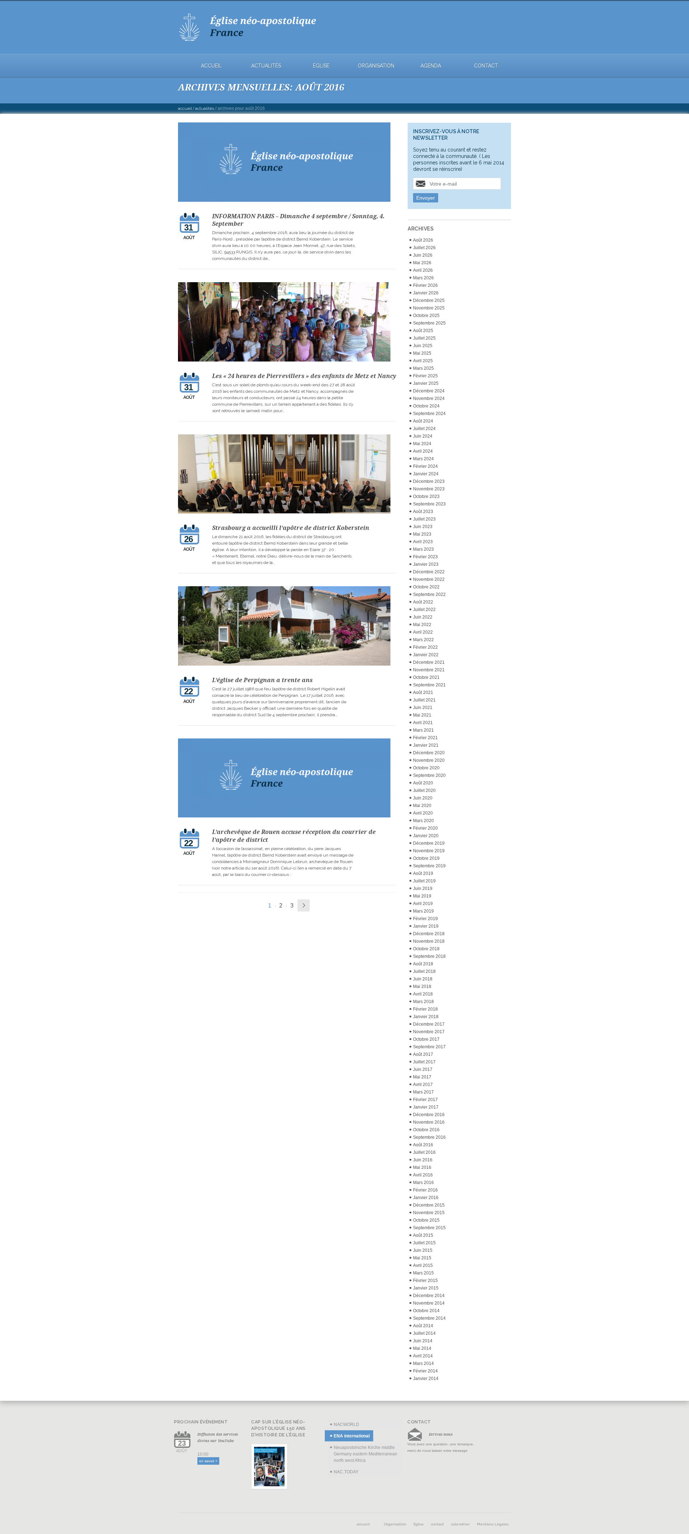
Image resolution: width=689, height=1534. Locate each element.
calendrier (460, 1524)
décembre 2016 (429, 1114)
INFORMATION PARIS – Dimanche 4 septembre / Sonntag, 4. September (298, 220)
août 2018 (423, 963)
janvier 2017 (426, 1107)
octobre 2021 (426, 677)
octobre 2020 (426, 767)
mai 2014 (422, 1348)
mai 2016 (422, 1167)
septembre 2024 (429, 413)
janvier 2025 (426, 383)
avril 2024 (423, 451)
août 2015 (423, 1235)
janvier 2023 (426, 564)
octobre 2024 (426, 406)
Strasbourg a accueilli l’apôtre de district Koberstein (290, 528)
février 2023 (425, 556)
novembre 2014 (429, 1303)
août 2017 (423, 1054)
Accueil (185, 108)
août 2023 (423, 511)
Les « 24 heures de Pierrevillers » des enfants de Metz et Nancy (304, 376)
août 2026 (423, 240)
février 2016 (425, 1190)
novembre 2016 (429, 1122)
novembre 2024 (429, 398)
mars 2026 (423, 277)
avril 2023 (423, 541)
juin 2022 (422, 617)
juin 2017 (422, 1069)
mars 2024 (423, 458)
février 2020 (425, 828)
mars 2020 (423, 820)
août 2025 (423, 330)
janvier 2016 (426, 1197)
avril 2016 (423, 1175)
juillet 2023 (424, 519)
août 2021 (423, 692)
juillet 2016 (424, 1152)
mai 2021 (422, 715)
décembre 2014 (429, 1295)
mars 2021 (423, 730)
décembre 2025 (429, 300)
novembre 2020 (429, 760)
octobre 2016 (426, 1129)
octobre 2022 (426, 586)
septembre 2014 (429, 1318)
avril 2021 (423, 722)
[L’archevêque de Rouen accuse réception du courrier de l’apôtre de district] (284, 779)
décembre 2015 (429, 1205)
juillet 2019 (424, 880)
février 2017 (425, 1099)
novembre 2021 (429, 669)
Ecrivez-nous (441, 1434)
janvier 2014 (426, 1378)
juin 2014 (422, 1340)
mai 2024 (422, 443)
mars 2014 (423, 1363)
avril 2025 (423, 360)
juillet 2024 (424, 428)
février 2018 (425, 1009)
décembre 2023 (429, 481)
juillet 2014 (424, 1333)
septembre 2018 (429, 956)
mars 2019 (423, 911)
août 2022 (423, 602)
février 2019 (425, 918)
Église (321, 66)
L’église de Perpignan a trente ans (262, 680)
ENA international (352, 1436)
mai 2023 (422, 534)
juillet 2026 (424, 247)
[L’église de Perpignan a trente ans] (284, 627)
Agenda (431, 66)
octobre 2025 (426, 315)
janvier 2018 (426, 1016)
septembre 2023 (429, 504)
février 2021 (425, 737)
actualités (266, 66)
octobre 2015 (426, 1220)
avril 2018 (423, 994)
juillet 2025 (424, 338)
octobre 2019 (426, 858)
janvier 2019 (426, 926)
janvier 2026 (426, 292)
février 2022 (425, 647)
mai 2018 (422, 986)
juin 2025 (422, 345)
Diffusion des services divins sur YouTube (217, 1437)
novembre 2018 (429, 941)
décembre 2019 (429, 843)
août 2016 (423, 1144)
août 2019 (423, 873)
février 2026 (425, 285)
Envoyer (425, 198)
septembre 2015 (429, 1227)
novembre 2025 (429, 308)
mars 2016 (423, 1182)
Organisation (376, 66)
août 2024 (423, 421)
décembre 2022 (429, 571)
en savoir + (208, 1461)
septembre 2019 (429, 865)
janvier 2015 (426, 1288)
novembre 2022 (429, 579)
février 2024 (425, 466)
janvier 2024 (426, 473)
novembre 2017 (429, 1031)
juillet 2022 (424, 609)
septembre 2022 (429, 594)
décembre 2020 (429, 752)
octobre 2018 (426, 948)
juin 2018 (422, 979)
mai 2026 (422, 262)
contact (486, 66)
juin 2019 (422, 888)
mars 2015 (423, 1273)
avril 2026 (423, 270)
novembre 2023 (429, 488)
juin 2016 (422, 1159)
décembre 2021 (429, 662)
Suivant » (303, 905)
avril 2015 (423, 1265)
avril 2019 (423, 903)
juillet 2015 (424, 1242)
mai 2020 (422, 805)
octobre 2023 (426, 496)
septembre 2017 (429, 1046)
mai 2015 (422, 1257)
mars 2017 (423, 1092)
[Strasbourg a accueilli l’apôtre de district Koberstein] (284, 475)
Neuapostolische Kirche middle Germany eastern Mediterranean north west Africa (365, 1454)
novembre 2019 (429, 850)
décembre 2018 (429, 933)
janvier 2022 (426, 654)
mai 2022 (422, 624)
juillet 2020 (424, 790)
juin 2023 (422, 526)
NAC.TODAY (346, 1471)
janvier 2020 (426, 835)
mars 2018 (423, 1001)
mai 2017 (422, 1077)
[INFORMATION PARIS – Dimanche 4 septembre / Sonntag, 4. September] (284, 163)
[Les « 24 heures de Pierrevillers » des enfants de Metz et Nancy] (284, 323)
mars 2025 (423, 368)
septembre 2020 (429, 775)
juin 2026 (422, 255)
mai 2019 (422, 896)
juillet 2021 (424, 700)
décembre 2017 (429, 1024)
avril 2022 (423, 632)
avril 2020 (423, 813)
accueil (211, 66)
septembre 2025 (429, 323)
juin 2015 (422, 1250)
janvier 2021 (426, 745)
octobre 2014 (426, 1310)
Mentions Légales (492, 1524)
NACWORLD (346, 1424)
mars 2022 (423, 639)
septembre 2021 (429, 684)
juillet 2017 (424, 1061)
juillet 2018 (424, 971)
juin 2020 (422, 798)
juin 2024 (422, 436)
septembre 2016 (429, 1137)
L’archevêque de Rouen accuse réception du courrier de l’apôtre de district (294, 836)
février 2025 (425, 375)
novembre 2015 (429, 1212)
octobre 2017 (426, 1039)
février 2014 (425, 1371)
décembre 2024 (429, 390)
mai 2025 (422, 353)
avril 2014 (423, 1355)
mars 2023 (423, 549)
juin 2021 (422, 707)
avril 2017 (423, 1084)
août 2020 (423, 782)
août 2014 (423, 1325)
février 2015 (425, 1280)
